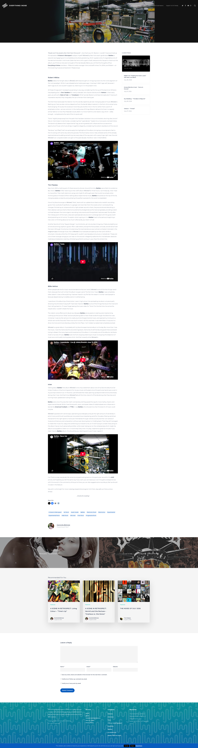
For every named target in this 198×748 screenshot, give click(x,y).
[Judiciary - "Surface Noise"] (148, 552)
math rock (65, 515)
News (109, 720)
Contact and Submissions (93, 718)
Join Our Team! (90, 720)
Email (88, 666)
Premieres (110, 726)
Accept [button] (126, 745)
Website (115, 666)
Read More (139, 746)
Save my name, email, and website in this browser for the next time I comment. (84, 674)
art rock (66, 512)
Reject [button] (132, 745)
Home (87, 713)
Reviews (110, 729)
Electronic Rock (91, 512)
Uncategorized (112, 732)
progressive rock (91, 515)
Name (62, 666)
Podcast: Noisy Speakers (115, 723)
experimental (111, 512)
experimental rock (54, 515)
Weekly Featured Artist (114, 735)
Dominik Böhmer (63, 525)
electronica (101, 512)
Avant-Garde (74, 512)
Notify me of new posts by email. (71, 683)
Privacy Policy (90, 722)
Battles (83, 512)
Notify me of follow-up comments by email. (74, 679)
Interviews (111, 717)
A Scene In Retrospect (55, 512)
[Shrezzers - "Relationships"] (49, 552)
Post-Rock (81, 515)
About (87, 715)
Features (99, 34)
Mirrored (72, 515)
